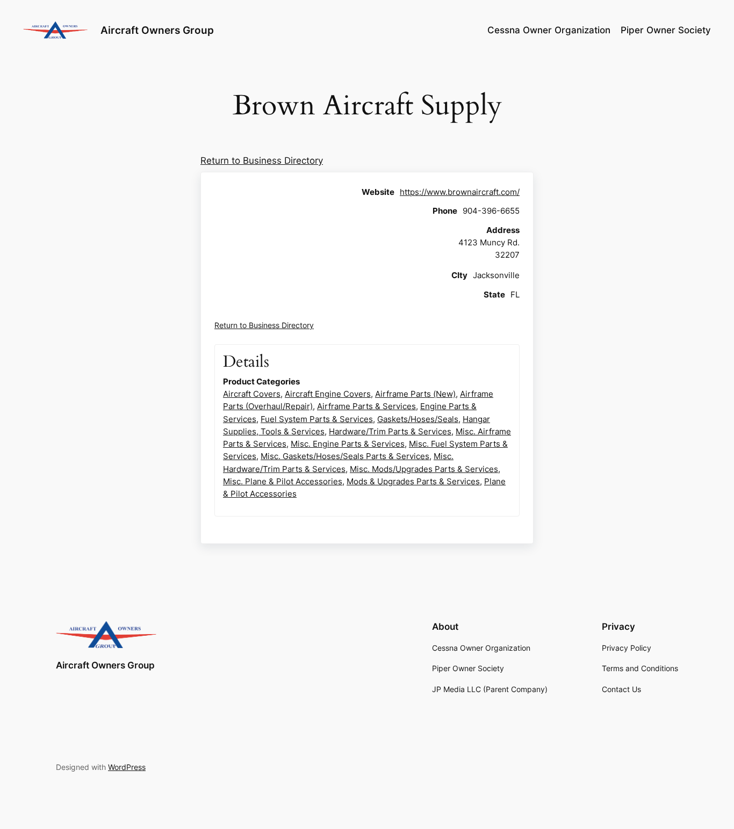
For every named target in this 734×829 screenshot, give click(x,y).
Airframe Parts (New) (415, 394)
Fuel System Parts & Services (317, 419)
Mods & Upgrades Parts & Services (413, 481)
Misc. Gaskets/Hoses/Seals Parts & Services (345, 456)
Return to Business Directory (261, 160)
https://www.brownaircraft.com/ (460, 192)
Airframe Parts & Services (366, 406)
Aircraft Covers (251, 394)
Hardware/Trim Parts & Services (390, 431)
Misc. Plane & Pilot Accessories (282, 481)
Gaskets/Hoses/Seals (417, 419)
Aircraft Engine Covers (328, 394)
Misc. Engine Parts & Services (348, 444)
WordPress (127, 767)
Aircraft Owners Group (157, 30)
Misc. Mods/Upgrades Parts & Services (424, 469)
